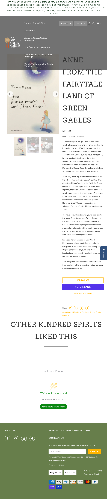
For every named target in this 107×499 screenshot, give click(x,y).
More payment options (83, 293)
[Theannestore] (13, 43)
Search (53, 430)
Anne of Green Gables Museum (35, 39)
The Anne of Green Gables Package (38, 55)
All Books (75, 312)
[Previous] (10, 89)
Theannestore (96, 471)
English (64, 23)
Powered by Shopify (92, 474)
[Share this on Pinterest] (81, 308)
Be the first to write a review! (53, 406)
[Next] (55, 89)
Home (27, 23)
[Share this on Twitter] (69, 308)
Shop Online (39, 23)
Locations (29, 30)
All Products (84, 312)
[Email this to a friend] (87, 308)
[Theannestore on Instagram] (24, 438)
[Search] (94, 23)
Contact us (56, 438)
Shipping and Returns (75, 430)
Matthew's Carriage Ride (37, 47)
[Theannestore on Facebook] (8, 438)
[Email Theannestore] (32, 438)
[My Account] (89, 23)
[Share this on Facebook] (75, 308)
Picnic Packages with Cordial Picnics (39, 65)
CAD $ (79, 23)
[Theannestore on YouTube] (16, 438)
